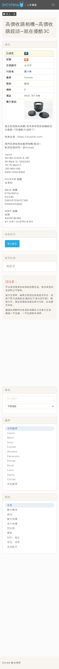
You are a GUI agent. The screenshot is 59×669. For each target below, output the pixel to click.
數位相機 (12, 519)
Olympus (12, 451)
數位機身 (12, 509)
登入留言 (12, 243)
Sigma (11, 474)
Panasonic (13, 456)
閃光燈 (11, 528)
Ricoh (10, 465)
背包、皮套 (13, 542)
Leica (10, 470)
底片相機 (12, 523)
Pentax (11, 460)
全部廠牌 (12, 428)
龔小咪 (28, 71)
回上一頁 (10, 14)
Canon (11, 433)
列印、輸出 (13, 537)
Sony (10, 442)
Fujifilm (11, 447)
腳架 (9, 532)
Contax (11, 479)
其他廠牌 (12, 484)
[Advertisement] (29, 352)
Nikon (10, 437)
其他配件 (12, 546)
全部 (9, 505)
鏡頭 (9, 514)
